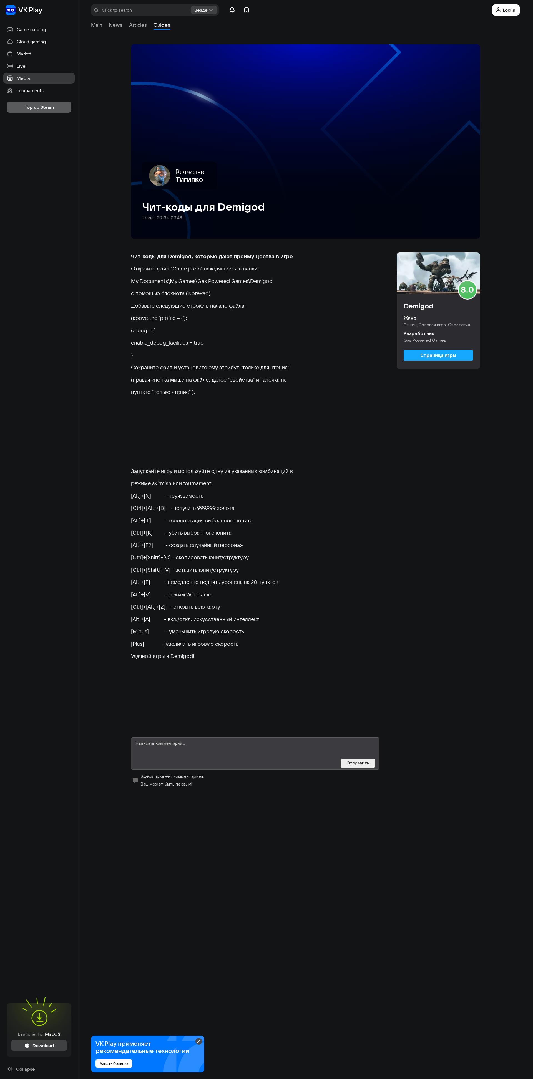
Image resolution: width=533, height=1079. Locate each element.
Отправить (357, 763)
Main (96, 25)
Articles (138, 25)
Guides (162, 25)
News (115, 25)
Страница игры (438, 355)
